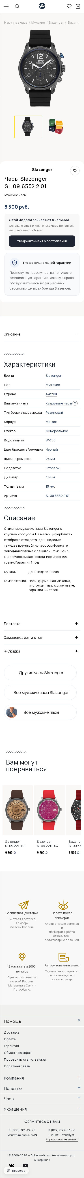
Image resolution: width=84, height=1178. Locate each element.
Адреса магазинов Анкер (62, 1139)
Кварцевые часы (59, 403)
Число (54, 572)
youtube (28, 1164)
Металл (52, 421)
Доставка (11, 1032)
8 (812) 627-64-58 (61, 1130)
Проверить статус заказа (25, 1059)
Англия (51, 394)
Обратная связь (17, 1066)
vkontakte (14, 1164)
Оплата (10, 1039)
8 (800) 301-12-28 (22, 1130)
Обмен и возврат (18, 1052)
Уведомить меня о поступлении (42, 241)
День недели (38, 572)
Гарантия (11, 1046)
